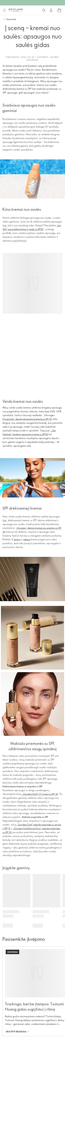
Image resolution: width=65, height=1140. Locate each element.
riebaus (26, 539)
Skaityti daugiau (16, 1031)
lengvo (17, 539)
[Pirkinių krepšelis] (59, 10)
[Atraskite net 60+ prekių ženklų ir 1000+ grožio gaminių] (43, 10)
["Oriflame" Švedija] (16, 10)
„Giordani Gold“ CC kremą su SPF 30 (40, 794)
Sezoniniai (11, 19)
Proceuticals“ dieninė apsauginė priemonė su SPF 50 (27, 419)
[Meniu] (4, 10)
